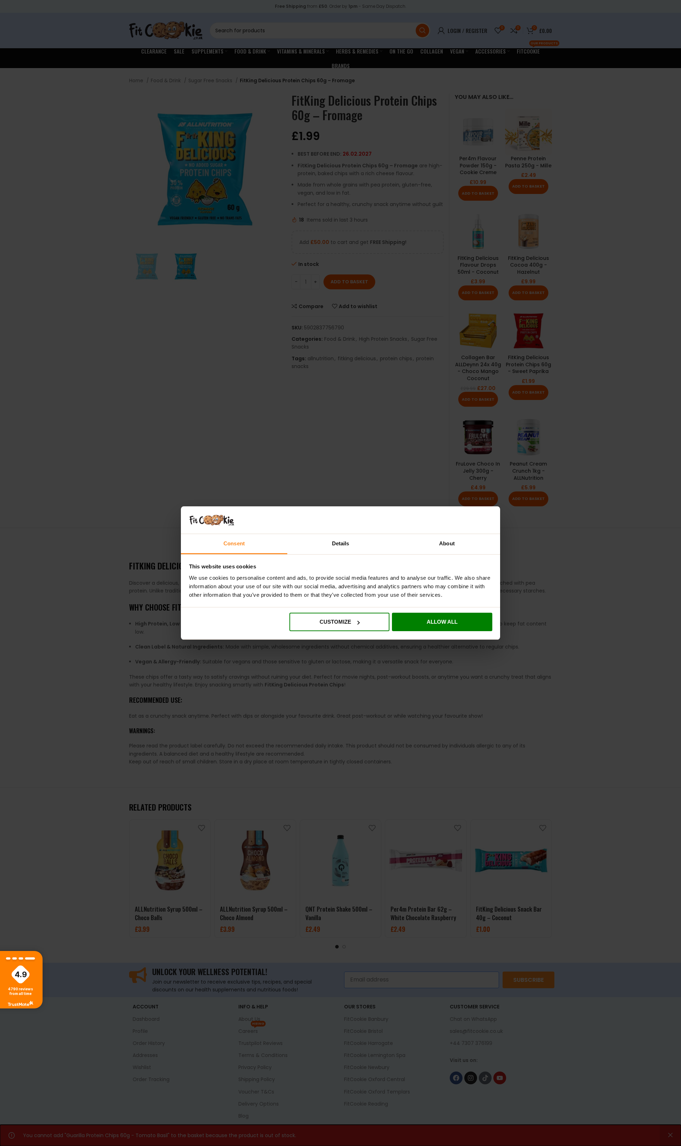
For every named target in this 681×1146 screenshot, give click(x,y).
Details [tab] (340, 543)
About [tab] (447, 543)
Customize (335, 622)
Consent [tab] (234, 543)
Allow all (442, 622)
